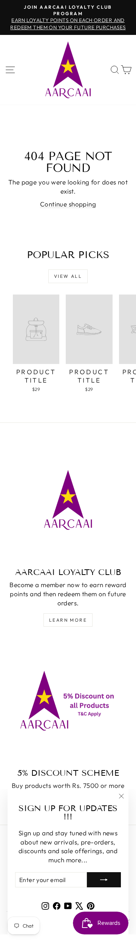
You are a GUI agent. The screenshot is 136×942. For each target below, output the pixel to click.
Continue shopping (68, 204)
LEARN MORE (68, 620)
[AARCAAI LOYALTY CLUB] (68, 500)
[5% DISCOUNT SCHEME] (68, 700)
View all (68, 276)
